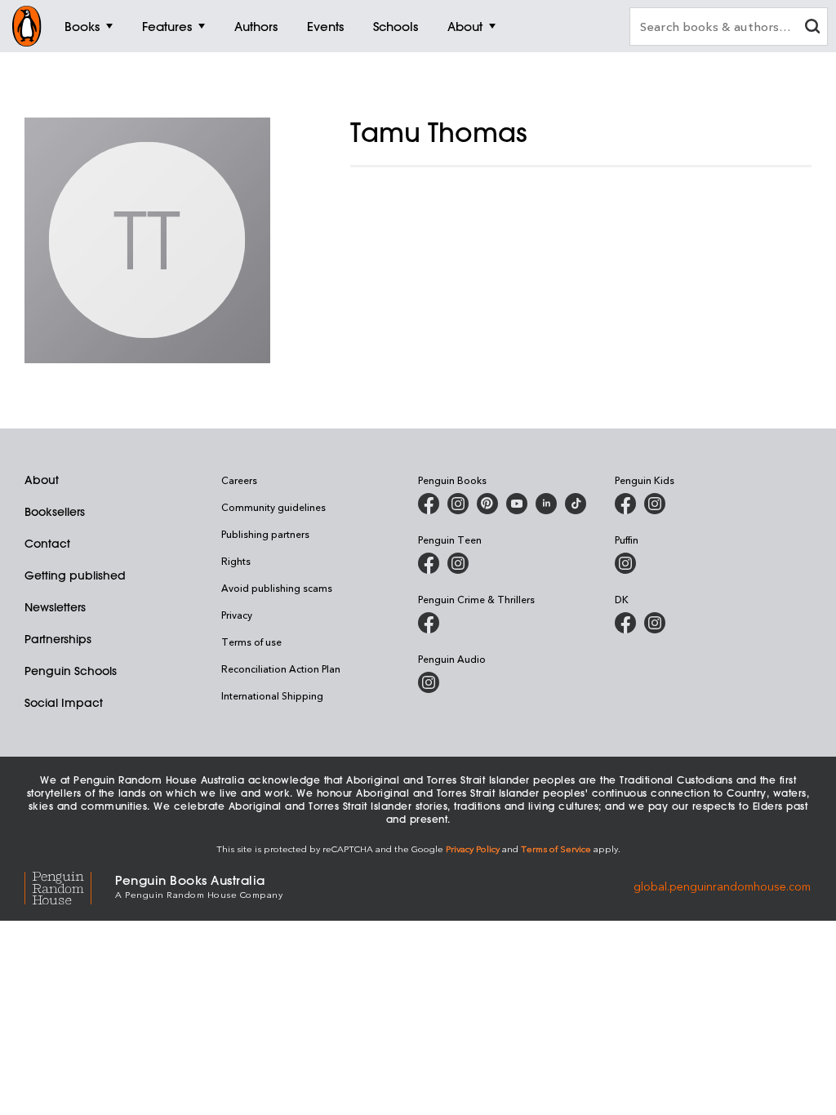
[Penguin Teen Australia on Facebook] (428, 563)
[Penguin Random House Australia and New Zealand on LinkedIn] (546, 503)
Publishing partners (265, 533)
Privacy (236, 614)
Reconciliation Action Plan (280, 668)
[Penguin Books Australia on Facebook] (428, 503)
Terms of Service (556, 848)
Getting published (75, 575)
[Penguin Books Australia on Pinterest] (487, 503)
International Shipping (272, 695)
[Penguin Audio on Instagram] (428, 682)
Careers (239, 480)
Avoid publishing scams (276, 587)
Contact (47, 543)
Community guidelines (273, 507)
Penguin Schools (70, 671)
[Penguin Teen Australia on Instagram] (458, 563)
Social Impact (63, 702)
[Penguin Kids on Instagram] (654, 503)
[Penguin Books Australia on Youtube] (516, 503)
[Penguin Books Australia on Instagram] (458, 503)
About (41, 480)
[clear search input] (812, 28)
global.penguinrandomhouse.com (722, 885)
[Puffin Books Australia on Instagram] (625, 563)
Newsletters (55, 607)
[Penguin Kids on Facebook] (625, 503)
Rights (236, 560)
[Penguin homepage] (27, 26)
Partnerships (57, 639)
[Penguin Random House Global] (69, 886)
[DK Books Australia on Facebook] (625, 622)
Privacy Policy (473, 848)
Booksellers (54, 511)
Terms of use (251, 641)
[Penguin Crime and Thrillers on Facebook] (428, 622)
